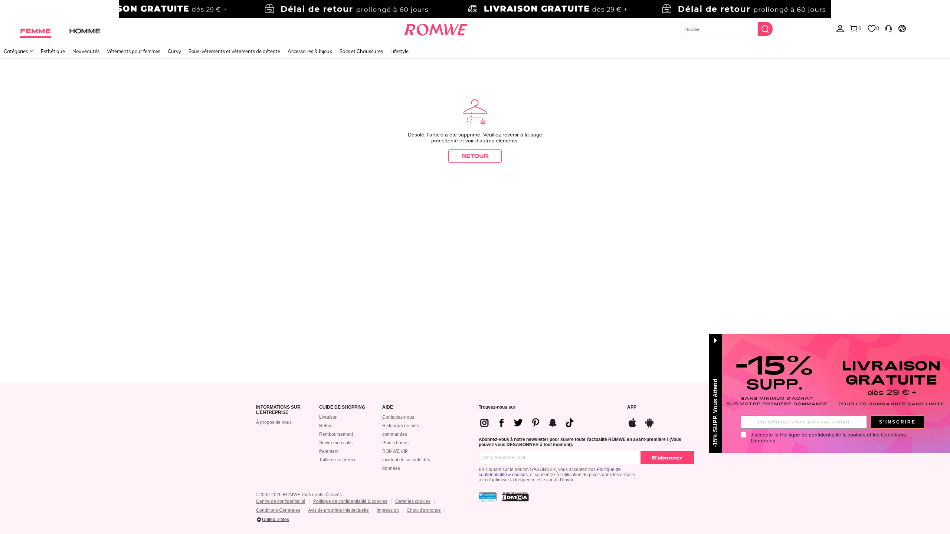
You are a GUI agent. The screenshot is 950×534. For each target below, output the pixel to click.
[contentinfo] (530, 422)
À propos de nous (274, 422)
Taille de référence (338, 459)
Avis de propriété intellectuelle (338, 510)
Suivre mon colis (336, 442)
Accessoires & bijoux (310, 51)
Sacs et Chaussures (361, 51)
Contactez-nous (398, 417)
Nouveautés (85, 51)
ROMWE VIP (395, 451)
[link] (475, 9)
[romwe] (435, 28)
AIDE (387, 407)
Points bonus (395, 442)
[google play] (649, 422)
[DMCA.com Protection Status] (515, 496)
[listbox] (840, 28)
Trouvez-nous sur (497, 407)
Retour (326, 425)
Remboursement (336, 434)
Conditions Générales (278, 510)
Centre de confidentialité (280, 501)
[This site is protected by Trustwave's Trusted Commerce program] (488, 496)
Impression (388, 510)
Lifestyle (399, 51)
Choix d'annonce (424, 510)
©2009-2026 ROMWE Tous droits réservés (299, 494)
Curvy (174, 51)
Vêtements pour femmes (133, 51)
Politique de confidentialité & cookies (350, 501)
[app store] (632, 422)
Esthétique (53, 51)
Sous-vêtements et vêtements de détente (234, 51)
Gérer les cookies (412, 501)
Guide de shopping (342, 407)
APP (631, 407)
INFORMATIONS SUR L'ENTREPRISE (278, 410)
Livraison (328, 417)
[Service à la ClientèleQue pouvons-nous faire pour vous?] (888, 28)
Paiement (328, 451)
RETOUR (475, 156)
